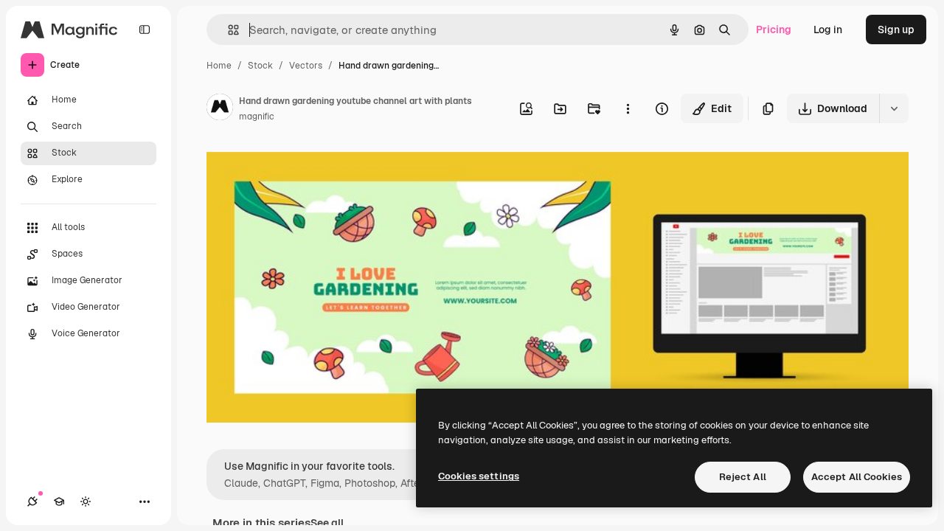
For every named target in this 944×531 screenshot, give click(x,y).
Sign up (896, 29)
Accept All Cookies (856, 477)
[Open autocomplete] (227, 29)
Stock (260, 66)
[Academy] (59, 501)
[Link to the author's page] (219, 109)
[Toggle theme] (85, 501)
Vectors (305, 66)
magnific (256, 116)
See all (327, 523)
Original (301, 168)
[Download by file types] (894, 108)
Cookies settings (478, 476)
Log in (827, 29)
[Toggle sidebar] (144, 29)
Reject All (742, 477)
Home (219, 66)
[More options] (627, 108)
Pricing (773, 29)
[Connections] (32, 501)
